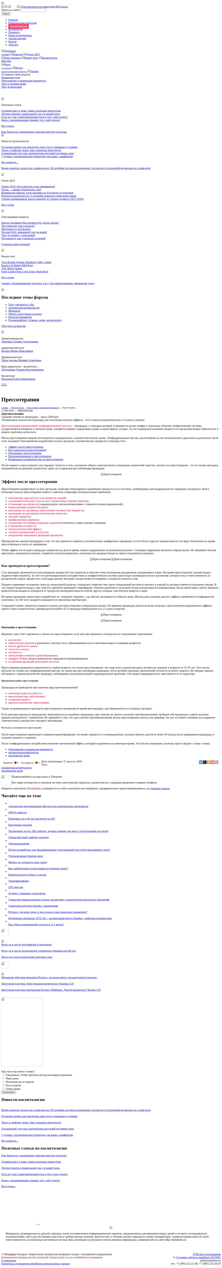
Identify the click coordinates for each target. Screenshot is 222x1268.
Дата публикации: (52, 761)
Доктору (13, 44)
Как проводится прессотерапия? (27, 450)
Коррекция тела (10, 77)
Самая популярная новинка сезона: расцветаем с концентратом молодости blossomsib (58, 899)
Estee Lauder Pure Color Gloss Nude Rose (24, 271)
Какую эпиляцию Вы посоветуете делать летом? (30, 222)
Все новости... (9, 162)
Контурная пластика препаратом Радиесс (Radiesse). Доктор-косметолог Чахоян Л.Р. (51, 989)
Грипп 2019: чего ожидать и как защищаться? (28, 186)
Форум (12, 41)
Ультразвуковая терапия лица (25, 856)
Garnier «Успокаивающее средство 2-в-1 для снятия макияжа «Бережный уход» (48, 283)
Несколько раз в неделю (19, 1081)
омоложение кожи (19, 755)
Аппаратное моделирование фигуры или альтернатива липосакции (48, 806)
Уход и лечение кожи (13, 83)
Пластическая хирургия (22, 22)
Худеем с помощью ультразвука (26, 893)
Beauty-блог (31, 57)
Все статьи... (8, 1186)
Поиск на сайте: (11, 9)
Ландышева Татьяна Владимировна (22, 369)
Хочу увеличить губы (21, 304)
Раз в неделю (13, 1085)
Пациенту (14, 32)
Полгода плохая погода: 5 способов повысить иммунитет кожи (38, 195)
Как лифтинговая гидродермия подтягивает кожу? (38, 868)
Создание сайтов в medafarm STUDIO (198, 1257)
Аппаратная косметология (23, 307)
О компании (8, 1260)
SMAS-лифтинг (17, 812)
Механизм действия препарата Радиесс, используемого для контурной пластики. (49, 977)
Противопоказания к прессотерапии (29, 456)
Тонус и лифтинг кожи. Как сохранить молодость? (31, 150)
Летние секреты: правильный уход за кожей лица (30, 113)
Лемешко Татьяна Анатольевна (19, 341)
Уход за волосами (11, 86)
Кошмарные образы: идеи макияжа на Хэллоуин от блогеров (37, 192)
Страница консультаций (15, 244)
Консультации (12, 57)
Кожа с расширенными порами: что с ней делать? (30, 120)
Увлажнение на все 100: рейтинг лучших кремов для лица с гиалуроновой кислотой (58, 831)
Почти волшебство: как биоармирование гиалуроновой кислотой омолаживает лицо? (59, 849)
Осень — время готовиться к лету (21, 189)
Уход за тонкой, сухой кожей (18, 235)
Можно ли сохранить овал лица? (27, 862)
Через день (11, 1078)
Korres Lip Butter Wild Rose (17, 265)
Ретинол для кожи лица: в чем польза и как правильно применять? (47, 912)
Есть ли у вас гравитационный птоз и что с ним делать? (34, 117)
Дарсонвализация (18, 843)
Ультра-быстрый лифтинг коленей (28, 837)
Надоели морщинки (20, 317)
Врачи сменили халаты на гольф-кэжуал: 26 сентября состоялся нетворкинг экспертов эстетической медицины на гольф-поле (76, 168)
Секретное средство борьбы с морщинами (33, 905)
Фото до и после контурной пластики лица (26, 957)
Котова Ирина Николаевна (17, 350)
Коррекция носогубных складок (27, 874)
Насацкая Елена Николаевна (18, 378)
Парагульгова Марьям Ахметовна (21, 360)
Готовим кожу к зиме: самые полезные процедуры (31, 110)
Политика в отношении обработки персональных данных (35, 1263)
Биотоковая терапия (20, 824)
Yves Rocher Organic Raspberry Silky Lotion (26, 262)
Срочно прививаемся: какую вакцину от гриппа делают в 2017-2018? (42, 198)
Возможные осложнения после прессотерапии (35, 459)
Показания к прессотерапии (24, 453)
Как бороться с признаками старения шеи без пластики (34, 131)
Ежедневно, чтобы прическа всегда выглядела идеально (38, 1074)
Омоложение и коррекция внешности (23, 80)
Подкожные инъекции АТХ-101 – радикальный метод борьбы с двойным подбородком (60, 918)
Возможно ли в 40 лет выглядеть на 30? (31, 818)
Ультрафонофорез (18, 880)
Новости (17, 54)
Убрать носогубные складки (25, 313)
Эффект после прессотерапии (25, 446)
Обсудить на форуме (13, 326)
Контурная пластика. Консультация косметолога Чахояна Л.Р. (37, 983)
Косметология (18, 26)
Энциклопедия (17, 38)
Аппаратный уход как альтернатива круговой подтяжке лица (37, 153)
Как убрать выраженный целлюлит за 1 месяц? (36, 924)
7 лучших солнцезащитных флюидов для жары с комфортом (37, 156)
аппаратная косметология (23, 752)
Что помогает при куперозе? (18, 225)
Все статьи (7, 126)
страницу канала (160, 788)
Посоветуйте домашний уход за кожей (24, 232)
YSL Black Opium (11, 268)
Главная (13, 19)
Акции (34, 71)
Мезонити (14, 310)
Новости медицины (20, 35)
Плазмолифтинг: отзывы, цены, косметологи (35, 320)
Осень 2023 (33, 54)
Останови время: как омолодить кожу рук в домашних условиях (39, 147)
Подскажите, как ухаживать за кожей (23, 238)
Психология (15, 29)
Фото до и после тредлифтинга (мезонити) (26, 944)
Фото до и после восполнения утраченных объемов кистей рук (38, 950)
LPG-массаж (15, 887)
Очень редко (12, 1088)
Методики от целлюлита (16, 229)
